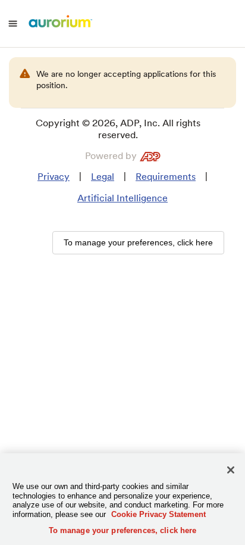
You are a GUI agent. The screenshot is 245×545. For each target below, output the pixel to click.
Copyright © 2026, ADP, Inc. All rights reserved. (118, 129)
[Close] (231, 470)
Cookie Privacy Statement (158, 514)
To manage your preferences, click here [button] (138, 242)
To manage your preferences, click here (123, 530)
